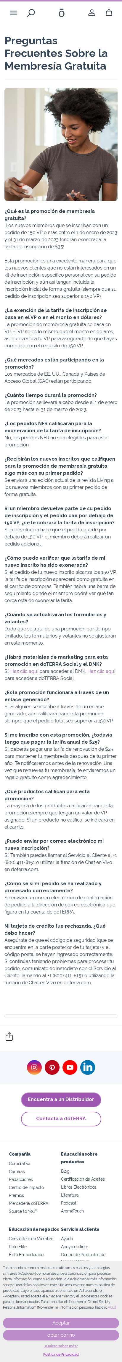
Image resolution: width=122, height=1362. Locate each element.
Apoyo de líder (74, 1246)
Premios (16, 1195)
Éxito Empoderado (26, 1254)
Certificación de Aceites (83, 1179)
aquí (112, 1307)
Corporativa (19, 1163)
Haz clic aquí (24, 671)
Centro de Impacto (26, 1187)
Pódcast (68, 1202)
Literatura (70, 1194)
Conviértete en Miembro (31, 1238)
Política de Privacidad (60, 1355)
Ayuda (67, 1238)
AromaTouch (72, 1210)
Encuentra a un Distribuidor (61, 1099)
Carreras (17, 1171)
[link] (92, 12)
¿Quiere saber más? (61, 1346)
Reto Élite (18, 1246)
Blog (65, 1171)
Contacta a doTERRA (61, 1118)
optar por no (61, 1335)
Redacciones (21, 1179)
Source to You (23, 1211)
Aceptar (61, 1323)
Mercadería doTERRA (28, 1203)
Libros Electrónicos (78, 1187)
